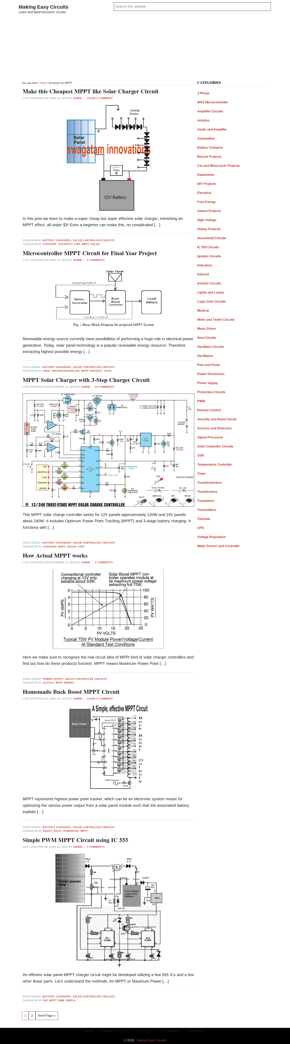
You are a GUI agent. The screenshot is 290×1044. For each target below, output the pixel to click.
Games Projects (209, 211)
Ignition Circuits (209, 256)
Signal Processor (210, 437)
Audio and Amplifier (212, 129)
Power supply (53, 679)
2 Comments (96, 260)
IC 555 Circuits (208, 247)
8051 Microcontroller (212, 102)
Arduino (203, 120)
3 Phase (203, 93)
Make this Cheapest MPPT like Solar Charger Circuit (91, 91)
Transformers (207, 491)
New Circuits (206, 337)
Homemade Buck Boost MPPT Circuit (71, 691)
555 (45, 1000)
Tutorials (203, 519)
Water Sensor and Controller (218, 546)
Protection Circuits (211, 392)
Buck (58, 831)
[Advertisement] (145, 48)
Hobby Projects (209, 229)
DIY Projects (206, 183)
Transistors (205, 500)
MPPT (85, 244)
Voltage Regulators (211, 537)
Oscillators (205, 356)
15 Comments (104, 386)
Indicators (204, 265)
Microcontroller (66, 371)
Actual (48, 682)
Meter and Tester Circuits (216, 319)
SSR (200, 455)
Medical (203, 310)
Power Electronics (211, 374)
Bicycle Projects (209, 156)
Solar (95, 244)
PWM (61, 1000)
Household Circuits (211, 238)
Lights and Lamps (210, 292)
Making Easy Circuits (43, 7)
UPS (200, 528)
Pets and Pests (208, 365)
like (77, 244)
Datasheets (205, 174)
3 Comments (96, 847)
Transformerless (209, 482)
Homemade (71, 831)
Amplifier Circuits (210, 111)
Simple (71, 1000)
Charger (50, 244)
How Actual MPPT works (55, 555)
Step (81, 546)
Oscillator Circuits (210, 346)
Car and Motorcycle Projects (218, 165)
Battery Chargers (57, 240)
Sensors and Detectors (214, 428)
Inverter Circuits (209, 283)
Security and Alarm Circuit (216, 419)
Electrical (204, 193)
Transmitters (206, 509)
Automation (206, 138)
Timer (201, 473)
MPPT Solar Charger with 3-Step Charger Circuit (86, 379)
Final (47, 371)
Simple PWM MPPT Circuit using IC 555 (75, 839)
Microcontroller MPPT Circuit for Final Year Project (90, 252)
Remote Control (209, 410)
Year (107, 371)
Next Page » (46, 1017)
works (69, 682)
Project (96, 371)
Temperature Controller (214, 464)
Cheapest (65, 244)
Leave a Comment (100, 98)
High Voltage (206, 220)
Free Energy (206, 202)
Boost (47, 831)
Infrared (203, 274)
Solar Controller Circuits (94, 240)
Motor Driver (206, 328)
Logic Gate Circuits (211, 301)
